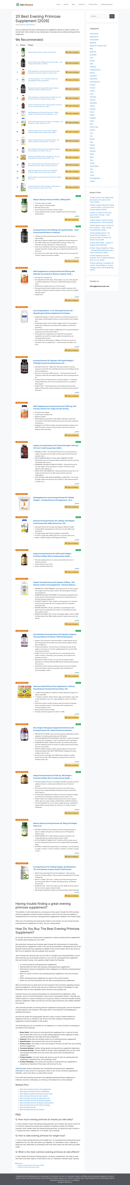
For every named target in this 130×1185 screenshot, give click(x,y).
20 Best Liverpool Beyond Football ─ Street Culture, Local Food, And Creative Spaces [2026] (102, 207)
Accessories (94, 34)
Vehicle (92, 181)
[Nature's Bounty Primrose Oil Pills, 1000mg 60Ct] (23, 52)
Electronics (93, 79)
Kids (91, 124)
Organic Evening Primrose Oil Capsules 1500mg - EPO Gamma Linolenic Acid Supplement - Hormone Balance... (54, 583)
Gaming (92, 109)
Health (92, 115)
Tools (92, 172)
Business (93, 52)
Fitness (92, 91)
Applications (94, 37)
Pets (91, 142)
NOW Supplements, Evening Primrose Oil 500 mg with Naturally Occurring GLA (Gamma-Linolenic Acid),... (54, 272)
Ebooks (92, 73)
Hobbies (93, 118)
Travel (92, 175)
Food (91, 94)
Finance (92, 88)
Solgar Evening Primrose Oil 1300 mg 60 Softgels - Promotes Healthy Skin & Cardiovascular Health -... (52, 555)
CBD (91, 64)
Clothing (93, 67)
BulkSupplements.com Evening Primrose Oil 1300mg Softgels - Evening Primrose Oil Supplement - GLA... (53, 499)
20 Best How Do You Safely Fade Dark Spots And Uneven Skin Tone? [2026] (101, 200)
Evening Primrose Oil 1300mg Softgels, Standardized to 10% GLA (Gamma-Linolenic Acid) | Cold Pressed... (54, 868)
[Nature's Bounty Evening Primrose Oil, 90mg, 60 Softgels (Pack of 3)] (23, 178)
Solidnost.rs (68, 1182)
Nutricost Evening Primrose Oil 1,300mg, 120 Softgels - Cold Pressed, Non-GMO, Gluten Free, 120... (54, 522)
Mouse (92, 139)
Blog (73, 4)
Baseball (93, 43)
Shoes (92, 154)
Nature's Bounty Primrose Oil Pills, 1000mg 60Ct (42, 52)
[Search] (112, 16)
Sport (92, 157)
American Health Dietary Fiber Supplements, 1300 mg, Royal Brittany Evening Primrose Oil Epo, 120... (54, 687)
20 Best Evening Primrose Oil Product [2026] (31, 1165)
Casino (92, 61)
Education (93, 76)
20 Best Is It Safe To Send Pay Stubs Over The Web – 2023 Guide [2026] (100, 215)
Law (91, 133)
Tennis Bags (94, 166)
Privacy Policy (93, 4)
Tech (91, 160)
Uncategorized (95, 178)
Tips (91, 169)
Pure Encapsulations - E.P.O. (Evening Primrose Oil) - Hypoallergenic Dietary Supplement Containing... (53, 312)
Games (92, 106)
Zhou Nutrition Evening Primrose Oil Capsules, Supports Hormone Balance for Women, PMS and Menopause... (54, 635)
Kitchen (92, 130)
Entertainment (95, 82)
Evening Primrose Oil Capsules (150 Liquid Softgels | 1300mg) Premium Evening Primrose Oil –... (53, 362)
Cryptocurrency (95, 70)
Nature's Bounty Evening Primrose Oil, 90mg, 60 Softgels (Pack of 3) (55, 824)
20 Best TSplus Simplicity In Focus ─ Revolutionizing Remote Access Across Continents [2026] (102, 250)
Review (66, 4)
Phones (92, 145)
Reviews (20, 1163)
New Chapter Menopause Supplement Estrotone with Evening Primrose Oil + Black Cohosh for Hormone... (53, 729)
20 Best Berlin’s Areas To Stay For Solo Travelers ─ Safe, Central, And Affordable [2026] (102, 228)
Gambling (93, 103)
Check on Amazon (73, 52)
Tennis (92, 163)
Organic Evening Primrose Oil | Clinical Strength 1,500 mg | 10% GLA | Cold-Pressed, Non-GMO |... (56, 447)
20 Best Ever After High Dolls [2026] (28, 1167)
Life (91, 136)
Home (58, 4)
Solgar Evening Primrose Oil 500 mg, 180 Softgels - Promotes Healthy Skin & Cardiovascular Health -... (53, 777)
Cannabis (93, 55)
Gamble (92, 100)
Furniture (93, 97)
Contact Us (81, 4)
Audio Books (94, 40)
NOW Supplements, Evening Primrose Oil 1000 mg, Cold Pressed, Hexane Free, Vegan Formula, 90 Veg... (54, 407)
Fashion (92, 85)
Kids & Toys (94, 127)
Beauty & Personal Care (98, 46)
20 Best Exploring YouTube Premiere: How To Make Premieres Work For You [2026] (102, 258)
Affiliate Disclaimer (107, 4)
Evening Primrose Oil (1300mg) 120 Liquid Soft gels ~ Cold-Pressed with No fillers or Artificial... (56, 231)
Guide (92, 112)
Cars (91, 58)
